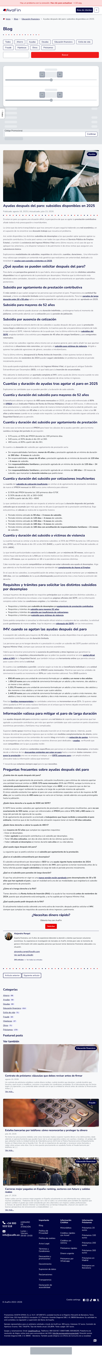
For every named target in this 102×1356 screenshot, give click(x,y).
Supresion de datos (47, 1269)
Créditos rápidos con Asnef (67, 1234)
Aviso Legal (44, 1243)
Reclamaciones (45, 1274)
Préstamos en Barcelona (88, 1266)
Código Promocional (14, 130)
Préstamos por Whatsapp (67, 1260)
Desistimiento (45, 1264)
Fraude (8, 47)
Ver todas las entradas (34, 960)
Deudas (45, 42)
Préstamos (48, 47)
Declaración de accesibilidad (45, 1286)
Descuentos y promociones (45, 1257)
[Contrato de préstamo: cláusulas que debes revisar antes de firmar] (51, 1058)
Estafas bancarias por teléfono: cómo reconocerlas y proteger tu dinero (46, 1130)
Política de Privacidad (43, 1232)
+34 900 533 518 (9, 1225)
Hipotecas (21, 47)
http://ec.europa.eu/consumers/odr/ (65, 1333)
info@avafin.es (11, 1235)
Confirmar (91, 134)
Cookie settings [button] (73, 1300)
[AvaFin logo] (12, 10)
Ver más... (9, 1091)
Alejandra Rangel (22, 933)
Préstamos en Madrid (88, 1259)
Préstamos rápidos (68, 1248)
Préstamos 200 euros (89, 1244)
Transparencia (45, 1280)
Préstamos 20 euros (88, 1229)
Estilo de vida (84, 42)
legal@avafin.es (34, 1331)
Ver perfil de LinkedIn (23, 955)
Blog (16, 19)
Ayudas (32, 42)
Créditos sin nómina (65, 1242)
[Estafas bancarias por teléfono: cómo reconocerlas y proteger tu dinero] (51, 1113)
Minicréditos (65, 1228)
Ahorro (20, 42)
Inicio (8, 19)
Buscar (65, 55)
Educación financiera (31, 19)
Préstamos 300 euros (89, 1251)
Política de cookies (47, 1238)
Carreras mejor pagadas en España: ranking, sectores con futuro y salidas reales (47, 1190)
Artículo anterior (12, 975)
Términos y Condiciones (44, 1250)
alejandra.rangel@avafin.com (27, 951)
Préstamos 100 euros (89, 1236)
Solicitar (51, 926)
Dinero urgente (67, 1253)
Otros (34, 47)
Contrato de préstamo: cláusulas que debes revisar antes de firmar (43, 1075)
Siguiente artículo (31, 975)
